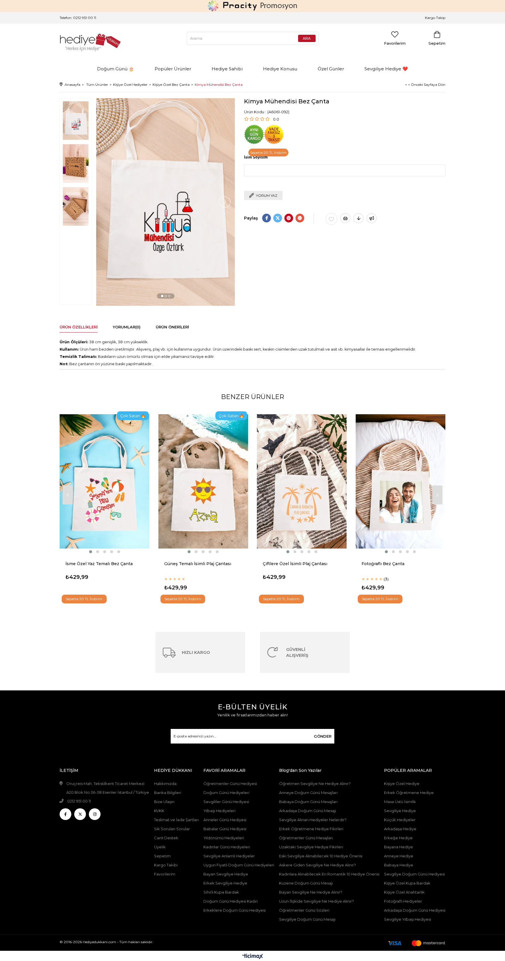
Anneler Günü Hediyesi (224, 819)
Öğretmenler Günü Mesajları (306, 837)
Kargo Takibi (166, 865)
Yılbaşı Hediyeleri (219, 810)
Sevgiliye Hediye (400, 810)
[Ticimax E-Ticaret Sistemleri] (252, 957)
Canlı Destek (166, 837)
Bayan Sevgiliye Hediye (225, 874)
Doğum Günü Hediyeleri (226, 792)
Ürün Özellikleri (79, 327)
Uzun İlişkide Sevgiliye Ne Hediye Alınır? (317, 901)
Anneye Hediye (398, 856)
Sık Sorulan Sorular (172, 828)
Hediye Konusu (280, 69)
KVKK (159, 810)
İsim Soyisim (256, 157)
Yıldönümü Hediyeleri (223, 837)
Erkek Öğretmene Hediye (409, 792)
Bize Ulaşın (164, 801)
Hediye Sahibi (227, 69)
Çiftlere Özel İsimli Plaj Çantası (295, 563)
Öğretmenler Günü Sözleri (304, 910)
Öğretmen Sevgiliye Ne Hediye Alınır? (315, 783)
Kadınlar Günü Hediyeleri (226, 847)
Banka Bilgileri (167, 792)
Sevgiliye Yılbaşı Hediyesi (407, 919)
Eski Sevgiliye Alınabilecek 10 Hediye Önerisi (320, 856)
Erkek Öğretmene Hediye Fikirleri (311, 828)
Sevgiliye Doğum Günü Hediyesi (414, 874)
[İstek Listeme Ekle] (345, 218)
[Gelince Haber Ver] (371, 218)
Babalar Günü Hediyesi (224, 828)
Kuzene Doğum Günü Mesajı (306, 883)
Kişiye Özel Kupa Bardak (407, 883)
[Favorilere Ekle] (331, 219)
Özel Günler (331, 69)
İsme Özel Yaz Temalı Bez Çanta (99, 563)
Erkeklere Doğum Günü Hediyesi (234, 910)
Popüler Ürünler (173, 69)
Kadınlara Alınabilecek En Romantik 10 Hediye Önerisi (329, 874)
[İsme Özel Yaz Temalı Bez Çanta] (105, 481)
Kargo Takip (435, 17)
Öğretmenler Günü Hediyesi (230, 783)
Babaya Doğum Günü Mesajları (308, 801)
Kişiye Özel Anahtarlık (404, 892)
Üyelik (160, 847)
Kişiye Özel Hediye (401, 783)
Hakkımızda (165, 783)
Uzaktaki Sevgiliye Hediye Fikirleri (311, 847)
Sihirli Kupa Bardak (221, 892)
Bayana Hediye (398, 847)
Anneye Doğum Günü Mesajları (308, 792)
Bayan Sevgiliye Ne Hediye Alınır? (310, 892)
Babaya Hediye (398, 865)
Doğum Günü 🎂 (115, 69)
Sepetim (162, 856)
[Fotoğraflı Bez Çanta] (401, 481)
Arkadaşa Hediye (400, 828)
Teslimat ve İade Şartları (176, 819)
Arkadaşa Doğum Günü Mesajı (307, 810)
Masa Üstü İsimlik (400, 801)
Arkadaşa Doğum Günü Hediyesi (414, 910)
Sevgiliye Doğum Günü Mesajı (307, 919)
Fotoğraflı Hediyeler (403, 901)
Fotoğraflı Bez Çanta (383, 563)
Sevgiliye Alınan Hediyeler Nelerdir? (313, 819)
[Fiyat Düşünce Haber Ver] (358, 218)
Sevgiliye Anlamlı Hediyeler (229, 856)
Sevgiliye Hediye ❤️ (386, 69)
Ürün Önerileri (172, 327)
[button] (162, 296)
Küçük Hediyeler (400, 819)
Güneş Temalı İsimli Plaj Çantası (197, 563)
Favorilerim (164, 874)
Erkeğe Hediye (398, 837)
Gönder (322, 736)
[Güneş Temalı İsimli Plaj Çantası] (203, 481)
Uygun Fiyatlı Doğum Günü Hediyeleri (238, 865)
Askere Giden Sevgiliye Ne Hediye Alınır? (317, 865)
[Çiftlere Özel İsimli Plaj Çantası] (302, 481)
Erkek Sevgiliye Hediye (225, 883)
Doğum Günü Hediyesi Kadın (230, 901)
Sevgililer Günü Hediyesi (226, 801)
